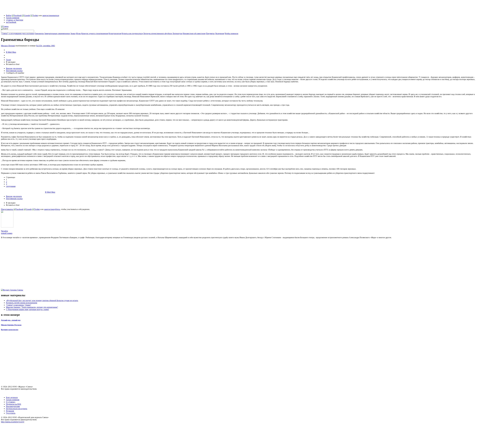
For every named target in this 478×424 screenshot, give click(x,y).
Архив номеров (12, 18)
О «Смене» (10, 402)
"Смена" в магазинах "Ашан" (18, 305)
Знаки (73, 33)
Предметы (210, 33)
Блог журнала (12, 397)
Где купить (10, 413)
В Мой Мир (11, 52)
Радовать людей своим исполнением (21, 303)
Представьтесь (7, 209)
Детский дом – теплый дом (10, 320)
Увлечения (219, 33)
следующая (10, 186)
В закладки (10, 62)
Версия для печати (14, 68)
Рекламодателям (13, 406)
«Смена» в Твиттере (14, 20)
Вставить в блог (13, 64)
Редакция (10, 411)
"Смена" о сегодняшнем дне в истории (17, 33)
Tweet (8, 60)
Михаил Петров (8, 46)
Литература (177, 33)
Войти (8, 15)
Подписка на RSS (13, 404)
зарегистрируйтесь (52, 209)
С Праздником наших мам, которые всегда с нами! (27, 309)
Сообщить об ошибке (15, 73)
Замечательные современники (57, 33)
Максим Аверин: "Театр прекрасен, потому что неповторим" (32, 307)
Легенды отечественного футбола (157, 33)
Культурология (115, 33)
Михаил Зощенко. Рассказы (11, 325)
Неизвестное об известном (194, 33)
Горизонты (39, 33)
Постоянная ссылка (14, 71)
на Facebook (11, 22)
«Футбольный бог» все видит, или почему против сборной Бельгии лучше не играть (42, 300)
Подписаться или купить (16, 409)
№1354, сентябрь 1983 (45, 46)
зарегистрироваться (50, 15)
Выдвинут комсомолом (9, 330)
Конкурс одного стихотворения (94, 33)
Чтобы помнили (231, 33)
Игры (78, 33)
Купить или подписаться (132, 33)
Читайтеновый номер (6, 232)
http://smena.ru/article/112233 (12, 422)
